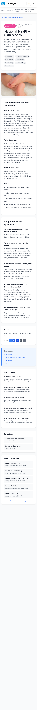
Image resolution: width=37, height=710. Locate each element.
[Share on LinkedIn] (17, 340)
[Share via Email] (21, 340)
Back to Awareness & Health (13, 17)
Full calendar (10, 354)
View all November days (18, 501)
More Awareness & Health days (15, 357)
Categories (10, 10)
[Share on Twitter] (10, 340)
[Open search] (24, 3)
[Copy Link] (24, 340)
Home (3, 10)
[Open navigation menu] (34, 3)
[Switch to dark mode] (28, 3)
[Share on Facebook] (13, 340)
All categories (8, 360)
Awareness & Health (19, 10)
